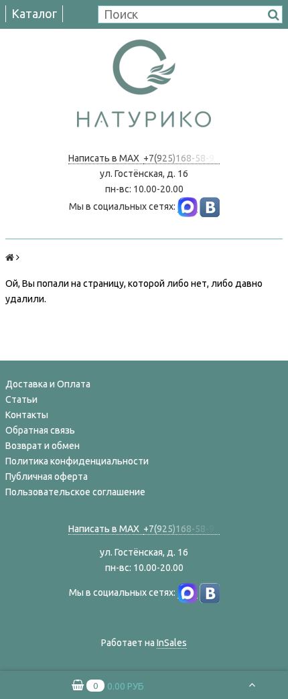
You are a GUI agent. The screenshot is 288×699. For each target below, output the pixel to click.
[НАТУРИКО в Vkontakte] (210, 206)
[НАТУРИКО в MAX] (187, 206)
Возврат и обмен (42, 445)
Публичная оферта (46, 476)
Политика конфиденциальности (77, 461)
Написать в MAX (105, 158)
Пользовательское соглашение (75, 492)
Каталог (34, 13)
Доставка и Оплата (47, 384)
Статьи (21, 399)
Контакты (26, 414)
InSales (172, 642)
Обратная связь (40, 430)
